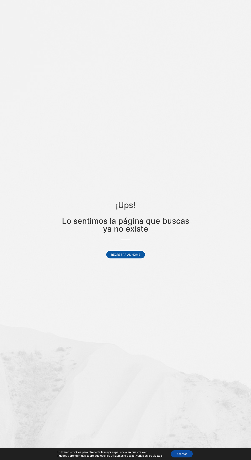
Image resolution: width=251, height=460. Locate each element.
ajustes (157, 455)
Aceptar (182, 453)
